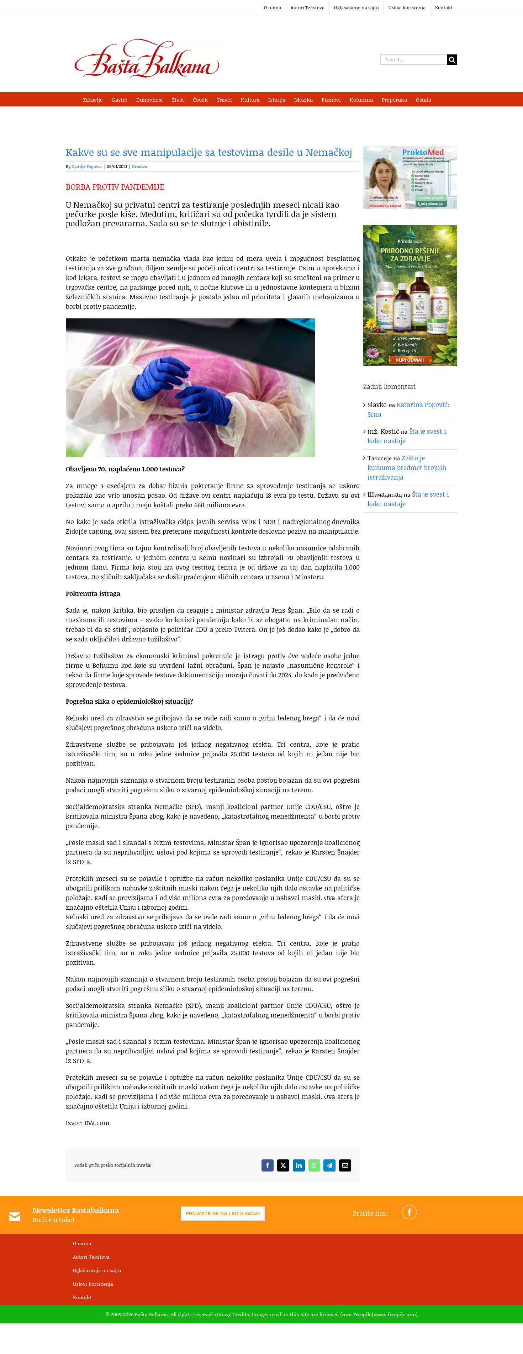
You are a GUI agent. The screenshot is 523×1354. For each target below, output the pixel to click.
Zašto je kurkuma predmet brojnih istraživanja (407, 467)
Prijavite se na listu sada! (223, 1213)
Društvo (139, 166)
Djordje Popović (87, 166)
